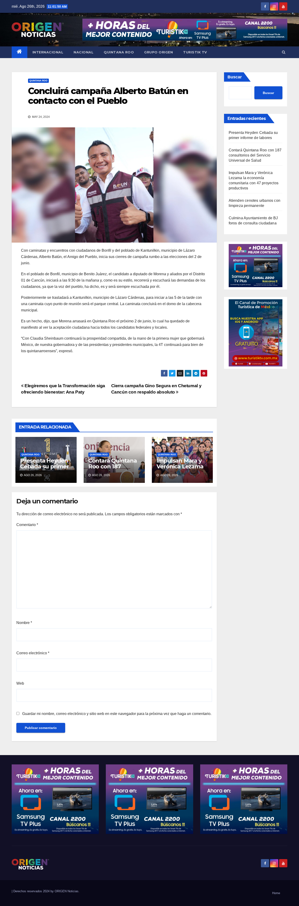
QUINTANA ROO (119, 52)
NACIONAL (83, 52)
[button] (283, 52)
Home (276, 893)
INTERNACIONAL (48, 52)
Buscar (235, 77)
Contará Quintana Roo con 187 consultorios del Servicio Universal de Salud (255, 155)
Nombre (24, 623)
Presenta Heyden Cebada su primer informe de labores (44, 469)
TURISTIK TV (195, 52)
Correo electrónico (32, 653)
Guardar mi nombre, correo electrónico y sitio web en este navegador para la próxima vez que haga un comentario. (116, 714)
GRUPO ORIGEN (158, 52)
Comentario (27, 525)
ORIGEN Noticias (66, 891)
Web (20, 683)
